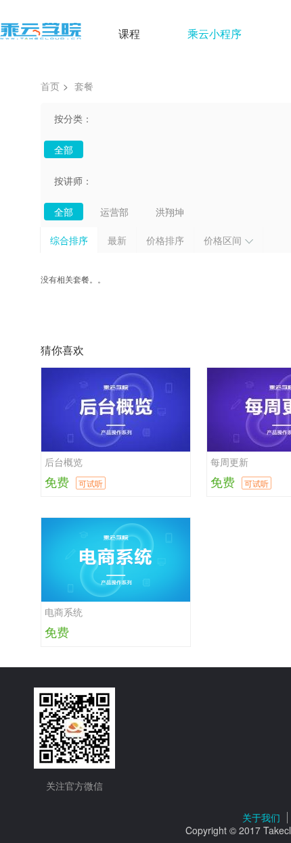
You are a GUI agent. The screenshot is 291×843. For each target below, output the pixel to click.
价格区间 (223, 240)
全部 (63, 149)
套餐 (83, 86)
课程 (129, 33)
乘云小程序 (214, 33)
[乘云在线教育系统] (40, 32)
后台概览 (64, 461)
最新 (117, 240)
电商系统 (64, 612)
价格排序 (165, 240)
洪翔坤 (170, 211)
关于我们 (261, 817)
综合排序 (69, 240)
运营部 (114, 211)
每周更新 (229, 461)
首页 (50, 86)
